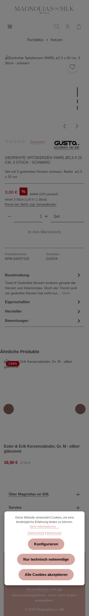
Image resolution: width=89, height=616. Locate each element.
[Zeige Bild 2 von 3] (77, 101)
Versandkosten (37, 589)
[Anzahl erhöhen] (46, 216)
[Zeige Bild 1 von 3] (77, 92)
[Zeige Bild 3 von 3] (77, 108)
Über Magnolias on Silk (29, 494)
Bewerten (37, 141)
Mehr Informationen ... (44, 526)
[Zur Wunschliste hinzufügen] (72, 66)
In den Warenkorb (44, 232)
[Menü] (10, 27)
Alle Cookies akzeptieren (46, 575)
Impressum (54, 533)
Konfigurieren (46, 544)
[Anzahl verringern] (9, 216)
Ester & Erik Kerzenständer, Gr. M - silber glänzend (42, 448)
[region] (44, 94)
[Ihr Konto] (68, 27)
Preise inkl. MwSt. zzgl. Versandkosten (30, 204)
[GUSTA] (66, 145)
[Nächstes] (76, 126)
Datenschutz (36, 533)
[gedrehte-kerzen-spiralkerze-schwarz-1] (44, 94)
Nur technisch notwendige (46, 559)
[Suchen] (57, 27)
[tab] (43, 283)
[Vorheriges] (65, 126)
